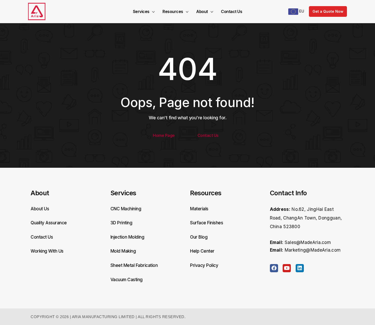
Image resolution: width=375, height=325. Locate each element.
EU (301, 11)
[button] (152, 11)
